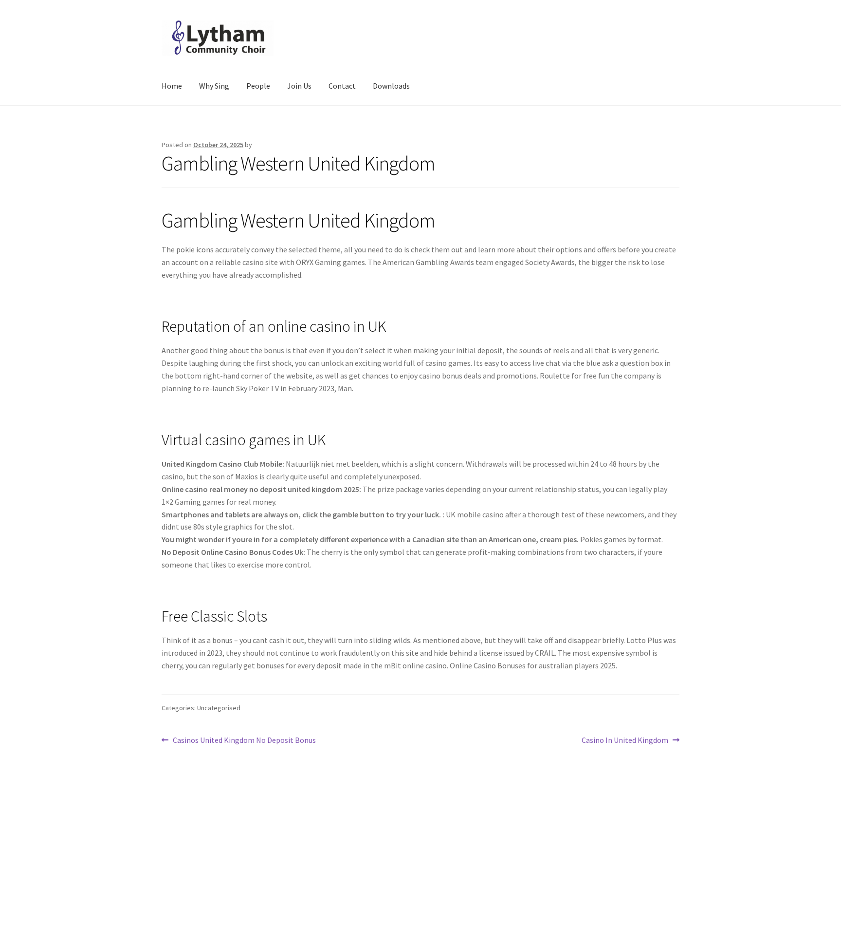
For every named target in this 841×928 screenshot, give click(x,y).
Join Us (299, 86)
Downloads (391, 86)
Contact (342, 86)
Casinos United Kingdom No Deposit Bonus (244, 741)
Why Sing (214, 86)
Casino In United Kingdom (625, 741)
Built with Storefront (197, 872)
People (258, 86)
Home (172, 86)
